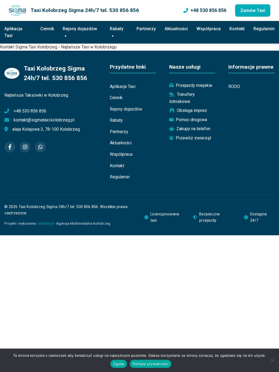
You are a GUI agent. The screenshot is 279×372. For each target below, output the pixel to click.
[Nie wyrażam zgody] (272, 360)
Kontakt (237, 28)
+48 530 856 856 (208, 10)
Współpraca (208, 28)
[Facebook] (9, 147)
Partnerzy (146, 28)
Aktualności (176, 28)
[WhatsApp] (40, 147)
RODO (234, 86)
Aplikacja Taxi (13, 32)
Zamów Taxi (252, 10)
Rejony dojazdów (80, 28)
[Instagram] (25, 147)
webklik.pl (45, 223)
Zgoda (118, 364)
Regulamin (264, 28)
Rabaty (116, 28)
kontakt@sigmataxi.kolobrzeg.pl (44, 120)
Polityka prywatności (150, 364)
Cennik (47, 28)
